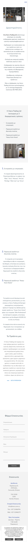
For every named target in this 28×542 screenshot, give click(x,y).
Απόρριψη (19, 539)
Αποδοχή (9, 539)
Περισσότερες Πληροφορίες (14, 536)
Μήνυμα (5, 452)
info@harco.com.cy (14, 506)
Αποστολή (14, 465)
